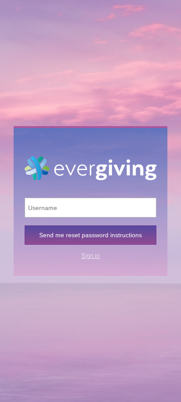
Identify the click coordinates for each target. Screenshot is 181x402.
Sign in (90, 256)
